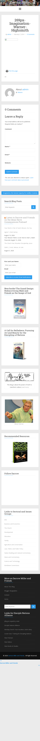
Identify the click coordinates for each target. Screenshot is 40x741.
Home (6, 599)
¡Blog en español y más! (11, 621)
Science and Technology (12, 561)
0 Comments (30, 34)
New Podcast (8, 638)
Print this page (13, 71)
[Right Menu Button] (39, 665)
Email (7, 155)
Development (8, 532)
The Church (8, 528)
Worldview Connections (11, 565)
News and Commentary (11, 557)
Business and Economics (12, 524)
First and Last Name (11, 261)
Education (7, 536)
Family (6, 540)
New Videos (8, 642)
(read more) (25, 387)
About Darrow (18, 424)
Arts (5, 520)
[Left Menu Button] (1, 661)
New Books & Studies (11, 646)
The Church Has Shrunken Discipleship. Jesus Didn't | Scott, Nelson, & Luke (18, 245)
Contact (6, 595)
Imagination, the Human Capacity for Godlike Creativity (20, 193)
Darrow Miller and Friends (16, 656)
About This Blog (9, 587)
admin (9, 34)
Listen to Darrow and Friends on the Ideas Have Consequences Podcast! (19, 219)
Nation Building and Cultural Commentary (17, 553)
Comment (8, 129)
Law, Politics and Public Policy (13, 549)
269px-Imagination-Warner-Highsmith (20, 25)
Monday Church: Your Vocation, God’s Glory (18, 629)
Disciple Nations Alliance (12, 625)
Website (20, 92)
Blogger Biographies (10, 591)
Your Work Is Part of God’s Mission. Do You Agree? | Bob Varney (18, 230)
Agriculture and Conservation (13, 545)
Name (7, 146)
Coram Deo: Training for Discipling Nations (17, 634)
